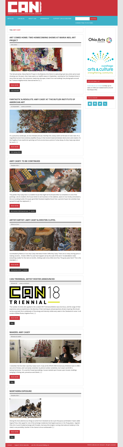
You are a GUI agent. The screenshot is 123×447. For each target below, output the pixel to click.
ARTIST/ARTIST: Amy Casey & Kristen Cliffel (32, 220)
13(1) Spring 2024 (15, 152)
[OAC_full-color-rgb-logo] (100, 44)
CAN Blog (21, 18)
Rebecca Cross (15, 224)
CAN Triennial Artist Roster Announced (32, 279)
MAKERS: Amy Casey (20, 332)
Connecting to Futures (84, 23)
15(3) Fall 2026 (15, 90)
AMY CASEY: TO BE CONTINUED (25, 161)
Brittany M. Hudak (16, 336)
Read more (14, 85)
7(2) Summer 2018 (16, 270)
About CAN (32, 18)
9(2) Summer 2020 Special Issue (19, 211)
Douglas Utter (15, 165)
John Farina (14, 44)
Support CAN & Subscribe (62, 18)
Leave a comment (26, 106)
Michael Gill (14, 283)
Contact (9, 445)
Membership (44, 18)
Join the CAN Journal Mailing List (40, 445)
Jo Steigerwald (15, 106)
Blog (12, 323)
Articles (10, 18)
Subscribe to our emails (94, 86)
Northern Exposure (21, 391)
